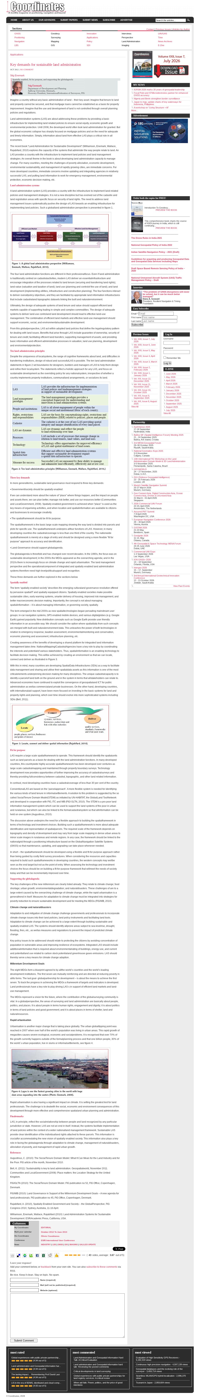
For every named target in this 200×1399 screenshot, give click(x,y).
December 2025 (173, 394)
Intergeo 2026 (140, 567)
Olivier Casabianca (50, 1236)
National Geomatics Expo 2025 (148, 451)
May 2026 (170, 377)
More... (134, 110)
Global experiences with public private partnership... (35, 1357)
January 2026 (172, 390)
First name (136, 317)
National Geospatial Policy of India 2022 (151, 245)
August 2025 (172, 407)
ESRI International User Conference (58, 1240)
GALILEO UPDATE (87, 1245)
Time (160, 37)
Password (168, 348)
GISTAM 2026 (140, 527)
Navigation (19, 41)
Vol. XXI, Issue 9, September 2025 (142, 396)
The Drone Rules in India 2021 (146, 238)
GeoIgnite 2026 (141, 535)
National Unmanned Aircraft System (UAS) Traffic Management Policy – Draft (156, 279)
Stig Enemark (17, 75)
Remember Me (174, 358)
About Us (28, 20)
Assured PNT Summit (144, 511)
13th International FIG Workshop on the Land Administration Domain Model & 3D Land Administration (159, 460)
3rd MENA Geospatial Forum (147, 443)
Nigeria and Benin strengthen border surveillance (157, 98)
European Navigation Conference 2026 (152, 519)
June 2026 (171, 374)
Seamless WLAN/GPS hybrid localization (155, 1376)
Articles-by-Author (181, 29)
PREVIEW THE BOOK (166, 210)
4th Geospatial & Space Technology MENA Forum (157, 543)
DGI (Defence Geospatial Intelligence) (152, 477)
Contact (150, 29)
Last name (136, 321)
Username (168, 339)
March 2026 (171, 384)
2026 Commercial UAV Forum (148, 503)
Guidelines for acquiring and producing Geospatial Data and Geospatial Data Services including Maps (160, 260)
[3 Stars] (75, 1255)
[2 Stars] (71, 1255)
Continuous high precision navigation (153, 1364)
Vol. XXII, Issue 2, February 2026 (142, 368)
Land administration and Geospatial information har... (36, 1366)
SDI (88, 45)
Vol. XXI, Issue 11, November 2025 (142, 385)
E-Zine (161, 45)
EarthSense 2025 (142, 427)
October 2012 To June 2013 (54, 1232)
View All (134, 406)
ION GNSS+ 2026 (142, 559)
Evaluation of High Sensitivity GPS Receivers (157, 1357)
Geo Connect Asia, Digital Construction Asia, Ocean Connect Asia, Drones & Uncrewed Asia (158, 494)
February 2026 (173, 387)
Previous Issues (163, 29)
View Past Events (181, 586)
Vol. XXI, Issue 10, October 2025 (142, 391)
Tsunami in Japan (144, 1382)
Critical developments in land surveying (92, 1371)
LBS (16, 45)
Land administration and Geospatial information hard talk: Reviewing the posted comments (98, 1365)
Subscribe (109, 20)
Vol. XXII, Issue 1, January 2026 (142, 374)
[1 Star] (66, 1255)
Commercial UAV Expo (144, 551)
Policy (89, 41)
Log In (167, 363)
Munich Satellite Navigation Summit (150, 485)
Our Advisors (47, 20)
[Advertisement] (158, 169)
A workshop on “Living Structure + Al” (151, 107)
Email (134, 314)
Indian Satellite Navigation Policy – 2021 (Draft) (155, 252)
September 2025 (174, 404)
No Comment (26, 70)
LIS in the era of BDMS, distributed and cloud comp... (36, 1383)
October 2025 (172, 400)
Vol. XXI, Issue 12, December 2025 (142, 380)
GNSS (17, 33)
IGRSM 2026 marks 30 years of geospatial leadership (159, 89)
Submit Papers (69, 20)
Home (14, 20)
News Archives (165, 41)
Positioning (19, 37)
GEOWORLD (140, 469)
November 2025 (173, 397)
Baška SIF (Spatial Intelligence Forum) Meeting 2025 (158, 435)
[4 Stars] (79, 1255)
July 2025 (170, 410)
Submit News (90, 20)
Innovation (91, 33)
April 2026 (170, 380)
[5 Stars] (84, 1255)
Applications (92, 37)
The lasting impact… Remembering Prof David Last (35, 1374)
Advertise (126, 20)
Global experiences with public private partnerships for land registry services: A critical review (99, 1377)
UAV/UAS (162, 33)
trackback (46, 1266)
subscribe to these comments (101, 1266)
